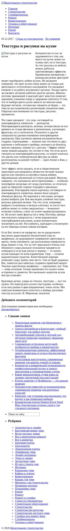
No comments (52, 38)
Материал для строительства (31, 482)
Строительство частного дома (32, 513)
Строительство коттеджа (29, 510)
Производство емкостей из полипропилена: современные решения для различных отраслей (40, 389)
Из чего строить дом (27, 464)
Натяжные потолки (26, 485)
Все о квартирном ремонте (30, 436)
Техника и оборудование (22, 23)
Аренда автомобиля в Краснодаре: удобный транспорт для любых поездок (40, 330)
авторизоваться (10, 309)
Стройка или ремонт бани (30, 516)
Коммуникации (17, 20)
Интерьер (13, 26)
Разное (12, 30)
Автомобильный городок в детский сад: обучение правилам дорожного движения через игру (39, 337)
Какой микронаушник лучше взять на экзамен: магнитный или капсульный (36, 376)
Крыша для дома (24, 479)
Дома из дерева (24, 458)
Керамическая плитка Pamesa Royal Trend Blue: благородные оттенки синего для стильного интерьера (39, 405)
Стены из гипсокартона (29, 38)
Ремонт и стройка (25, 497)
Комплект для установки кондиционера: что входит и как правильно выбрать (40, 397)
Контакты (14, 33)
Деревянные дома (25, 452)
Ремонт (12, 17)
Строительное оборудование (31, 503)
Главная (12, 8)
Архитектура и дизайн (28, 427)
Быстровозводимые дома (29, 430)
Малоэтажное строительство (26, 528)
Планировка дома (25, 488)
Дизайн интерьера (25, 455)
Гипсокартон (22, 445)
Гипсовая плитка (24, 442)
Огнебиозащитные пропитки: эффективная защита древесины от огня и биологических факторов (40, 353)
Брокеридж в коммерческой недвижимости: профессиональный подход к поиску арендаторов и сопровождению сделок (40, 368)
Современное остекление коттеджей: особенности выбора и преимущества (37, 346)
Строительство (16, 11)
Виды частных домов (27, 433)
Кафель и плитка (24, 473)
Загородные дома (25, 461)
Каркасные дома (24, 470)
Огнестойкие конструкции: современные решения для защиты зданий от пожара (39, 361)
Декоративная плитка (27, 448)
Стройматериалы (18, 14)
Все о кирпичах (24, 439)
